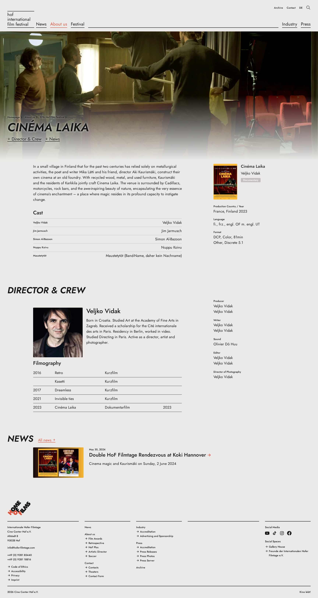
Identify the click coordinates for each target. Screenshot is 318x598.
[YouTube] (267, 533)
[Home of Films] (19, 508)
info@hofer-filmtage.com (21, 547)
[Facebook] (289, 533)
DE (301, 7)
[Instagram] (282, 533)
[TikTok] (274, 533)
